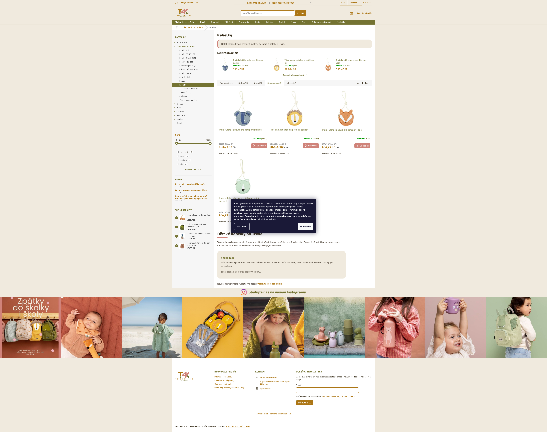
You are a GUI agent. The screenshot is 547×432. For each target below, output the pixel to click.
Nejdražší (258, 83)
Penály (182, 81)
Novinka (185, 160)
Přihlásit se (304, 402)
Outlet (179, 123)
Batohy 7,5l (184, 50)
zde (274, 219)
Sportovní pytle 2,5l (187, 65)
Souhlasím (305, 226)
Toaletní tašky (185, 92)
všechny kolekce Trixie (270, 283)
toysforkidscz (265, 388)
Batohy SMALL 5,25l (187, 58)
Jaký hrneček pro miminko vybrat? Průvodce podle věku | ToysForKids (191, 197)
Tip (183, 164)
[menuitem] (184, 22)
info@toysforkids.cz (268, 377)
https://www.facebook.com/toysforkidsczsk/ (275, 383)
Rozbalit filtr (192, 169)
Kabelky (182, 85)
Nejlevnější (243, 83)
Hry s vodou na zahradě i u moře (190, 184)
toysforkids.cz (262, 413)
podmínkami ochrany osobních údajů (338, 396)
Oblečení (180, 111)
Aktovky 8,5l (184, 77)
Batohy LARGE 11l (186, 73)
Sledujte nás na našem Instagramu (277, 292)
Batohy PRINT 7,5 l (187, 54)
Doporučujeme (226, 83)
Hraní (179, 107)
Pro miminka (182, 42)
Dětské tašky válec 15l (189, 69)
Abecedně (291, 83)
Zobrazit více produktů (293, 75)
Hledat (300, 13)
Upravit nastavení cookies (238, 426)
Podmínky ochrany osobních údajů (229, 387)
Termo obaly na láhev (188, 100)
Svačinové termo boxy (189, 88)
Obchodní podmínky (223, 384)
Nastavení (242, 226)
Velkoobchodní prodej (283, 3)
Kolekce (180, 119)
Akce (184, 156)
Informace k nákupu (257, 3)
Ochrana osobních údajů (280, 413)
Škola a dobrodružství (186, 46)
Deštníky (183, 96)
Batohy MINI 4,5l (186, 62)
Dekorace (181, 115)
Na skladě (186, 152)
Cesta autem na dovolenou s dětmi (191, 190)
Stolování (181, 104)
